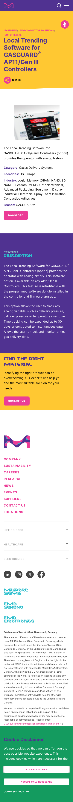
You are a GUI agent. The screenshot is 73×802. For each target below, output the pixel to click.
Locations (13, 512)
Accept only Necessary (36, 782)
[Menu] (67, 6)
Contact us (16, 400)
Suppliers (13, 499)
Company (12, 459)
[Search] (59, 5)
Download (15, 215)
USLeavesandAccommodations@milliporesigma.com (31, 723)
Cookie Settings (14, 791)
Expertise (10, 30)
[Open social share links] (7, 80)
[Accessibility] (65, 24)
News (9, 486)
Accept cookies (36, 769)
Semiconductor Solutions (37, 30)
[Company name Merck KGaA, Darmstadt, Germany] (8, 5)
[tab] (36, 529)
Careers (11, 472)
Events (10, 492)
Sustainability (17, 466)
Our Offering (12, 34)
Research (13, 479)
